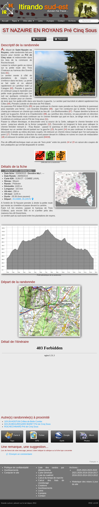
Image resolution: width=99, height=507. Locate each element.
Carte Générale (45, 473)
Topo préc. (40, 39)
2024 (84, 470)
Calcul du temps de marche (50, 478)
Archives (72, 21)
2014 (85, 475)
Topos (15, 21)
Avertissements (11, 470)
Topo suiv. (62, 39)
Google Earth (65, 438)
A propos (50, 21)
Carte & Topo (15, 438)
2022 (95, 470)
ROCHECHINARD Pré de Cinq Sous (21, 427)
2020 (79, 473)
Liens (40, 21)
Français (94, 462)
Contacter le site (11, 473)
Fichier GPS (39, 438)
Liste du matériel (45, 475)
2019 (85, 473)
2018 (90, 473)
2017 (95, 473)
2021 (74, 473)
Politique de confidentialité (16, 467)
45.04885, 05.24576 (22, 199)
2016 (74, 475)
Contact (61, 21)
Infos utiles (28, 21)
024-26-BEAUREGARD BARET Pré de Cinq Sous (27, 424)
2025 (79, 470)
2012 (95, 475)
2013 (90, 475)
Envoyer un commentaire (20, 454)
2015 (79, 475)
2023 (89, 470)
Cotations (42, 485)
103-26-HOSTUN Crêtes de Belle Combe (23, 421)
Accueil (5, 21)
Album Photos (89, 438)
